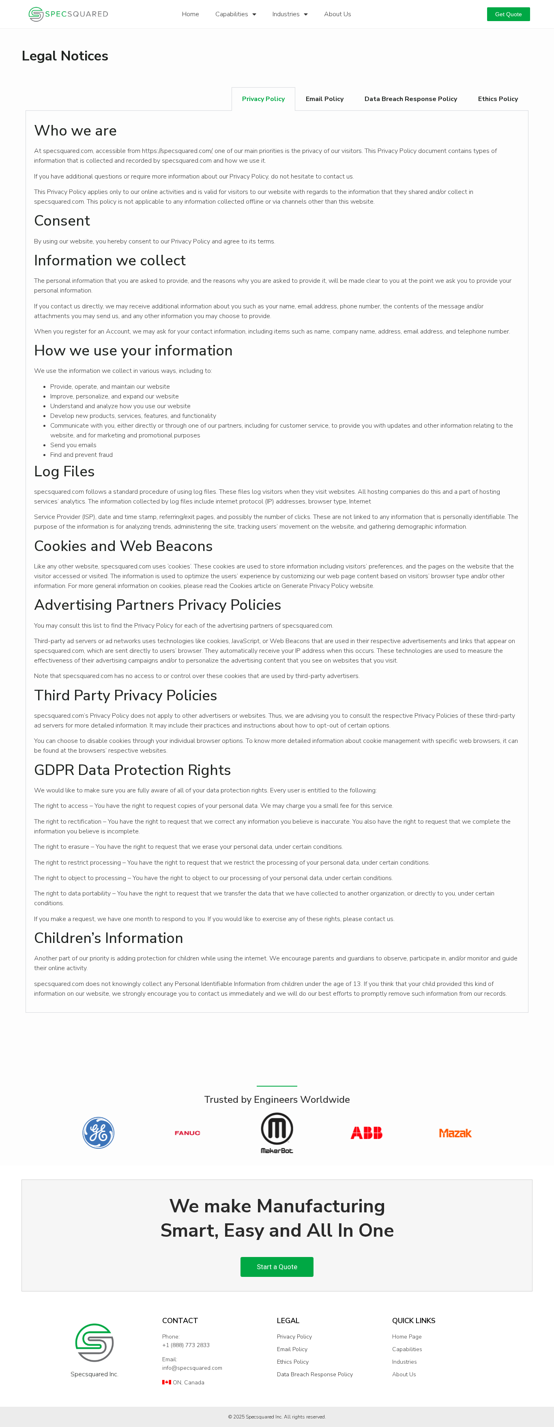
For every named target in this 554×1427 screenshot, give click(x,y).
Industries (286, 14)
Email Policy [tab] (325, 99)
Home (190, 14)
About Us (337, 14)
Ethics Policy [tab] (498, 99)
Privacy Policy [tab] (263, 99)
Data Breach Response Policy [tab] (411, 99)
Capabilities (231, 14)
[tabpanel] (277, 562)
